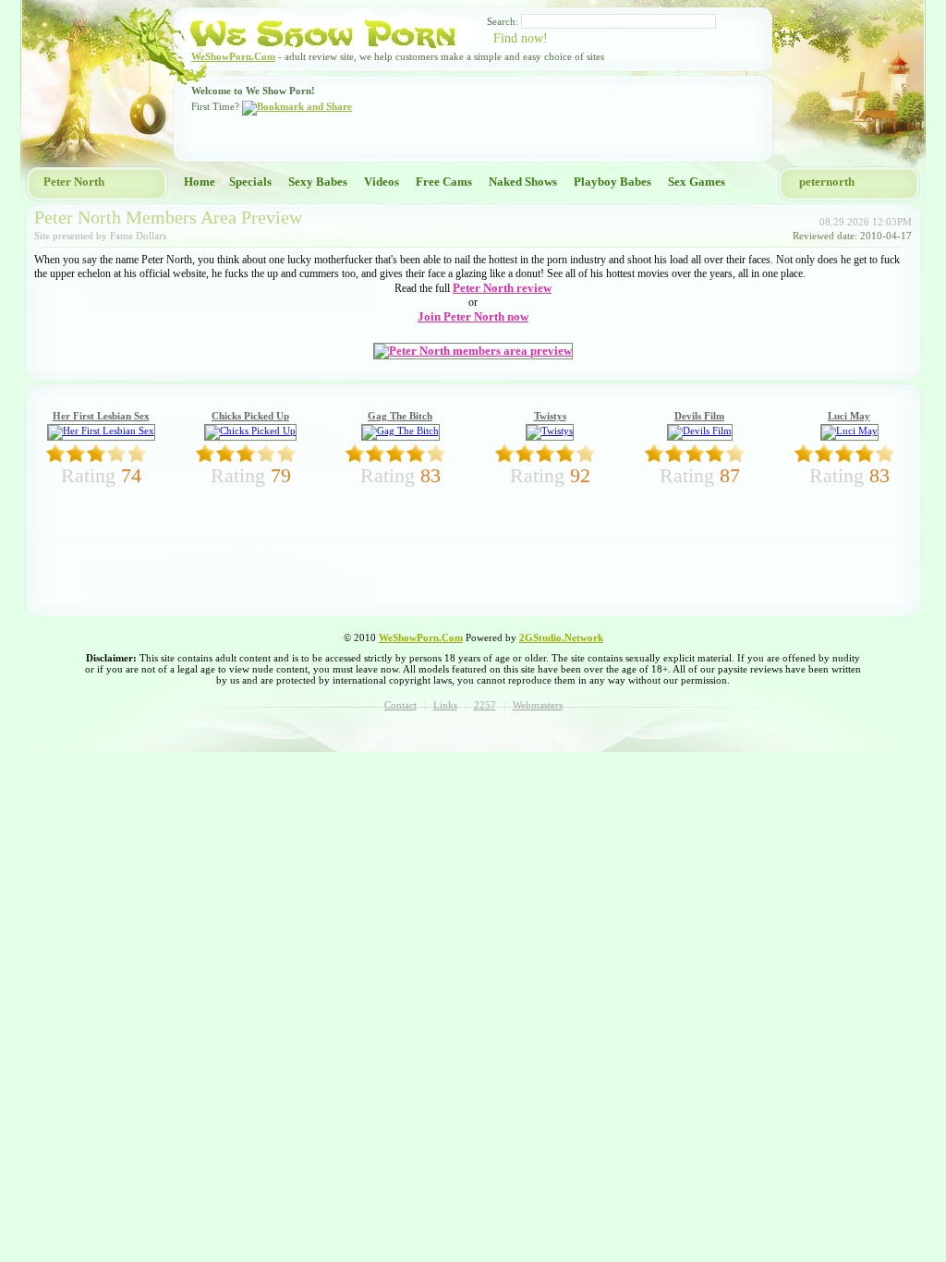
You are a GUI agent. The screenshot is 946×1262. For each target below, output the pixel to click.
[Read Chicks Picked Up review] (250, 430)
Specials (250, 181)
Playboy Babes (612, 181)
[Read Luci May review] (849, 430)
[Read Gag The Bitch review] (400, 430)
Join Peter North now (473, 316)
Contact (400, 704)
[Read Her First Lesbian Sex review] (101, 430)
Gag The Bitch (400, 415)
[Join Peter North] (473, 351)
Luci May (849, 415)
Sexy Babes (317, 181)
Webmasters (538, 704)
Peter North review (502, 288)
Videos (381, 181)
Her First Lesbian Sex (101, 415)
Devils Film (699, 415)
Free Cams (444, 181)
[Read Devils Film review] (700, 430)
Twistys (550, 415)
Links (445, 704)
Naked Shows (523, 181)
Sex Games (696, 181)
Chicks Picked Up (250, 415)
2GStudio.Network (561, 637)
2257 (485, 704)
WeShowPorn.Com (233, 56)
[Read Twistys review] (550, 430)
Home (199, 181)
